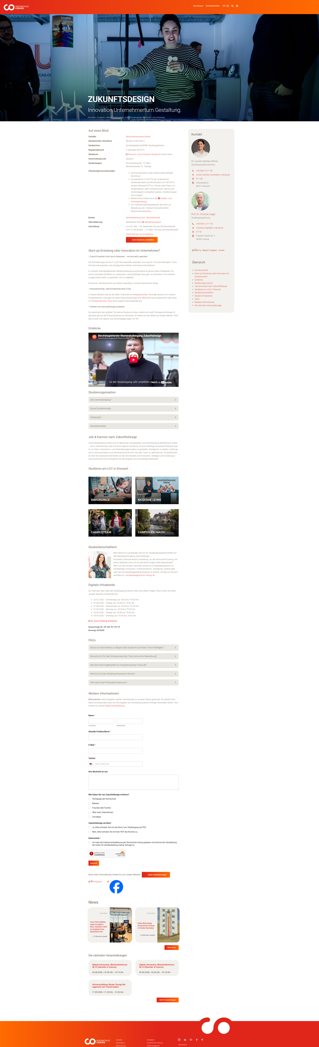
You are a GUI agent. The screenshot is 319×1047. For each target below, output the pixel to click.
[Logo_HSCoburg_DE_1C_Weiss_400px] (16, 5)
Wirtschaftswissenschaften (138, 136)
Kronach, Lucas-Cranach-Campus (143, 154)
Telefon (91, 758)
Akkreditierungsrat (153, 222)
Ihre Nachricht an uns (98, 771)
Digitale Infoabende (203, 296)
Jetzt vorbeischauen (157, 875)
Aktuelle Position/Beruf (99, 731)
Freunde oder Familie (101, 808)
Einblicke (199, 280)
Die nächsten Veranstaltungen (208, 305)
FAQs (197, 299)
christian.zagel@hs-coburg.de (209, 228)
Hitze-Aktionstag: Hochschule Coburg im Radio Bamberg (146, 925)
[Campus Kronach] (157, 523)
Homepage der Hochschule (104, 799)
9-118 (198, 232)
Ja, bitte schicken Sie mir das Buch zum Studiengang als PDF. (119, 827)
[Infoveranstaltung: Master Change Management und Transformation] (110, 988)
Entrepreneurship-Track (101, 301)
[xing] (202, 1040)
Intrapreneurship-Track (143, 294)
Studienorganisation (204, 283)
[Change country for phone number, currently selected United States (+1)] (91, 764)
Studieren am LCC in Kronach (208, 289)
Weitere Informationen (205, 302)
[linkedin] (185, 1040)
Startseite (92, 117)
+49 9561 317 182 (204, 171)
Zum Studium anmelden (143, 240)
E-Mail (92, 745)
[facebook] (197, 1040)
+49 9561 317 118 (204, 224)
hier (149, 211)
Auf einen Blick (201, 270)
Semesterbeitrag (133, 217)
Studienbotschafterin (204, 292)
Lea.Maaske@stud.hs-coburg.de (140, 575)
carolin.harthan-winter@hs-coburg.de (213, 175)
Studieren (101, 117)
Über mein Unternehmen (102, 812)
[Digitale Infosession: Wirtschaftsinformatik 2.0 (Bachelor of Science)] (110, 968)
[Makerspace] (110, 490)
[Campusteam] (110, 523)
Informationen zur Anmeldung (139, 234)
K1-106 (199, 179)
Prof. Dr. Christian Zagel (203, 214)
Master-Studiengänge (115, 117)
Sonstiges (96, 817)
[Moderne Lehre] (157, 490)
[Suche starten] (233, 6)
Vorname (92, 726)
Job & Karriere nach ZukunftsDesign (211, 286)
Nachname (121, 726)
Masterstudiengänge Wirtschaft (138, 117)
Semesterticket (152, 217)
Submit (93, 863)
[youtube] (191, 1040)
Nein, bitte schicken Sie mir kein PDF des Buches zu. (115, 832)
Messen (95, 803)
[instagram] (179, 1040)
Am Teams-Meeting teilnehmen (104, 621)
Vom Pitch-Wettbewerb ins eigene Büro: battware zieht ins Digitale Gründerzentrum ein (98, 927)
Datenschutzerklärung (114, 706)
